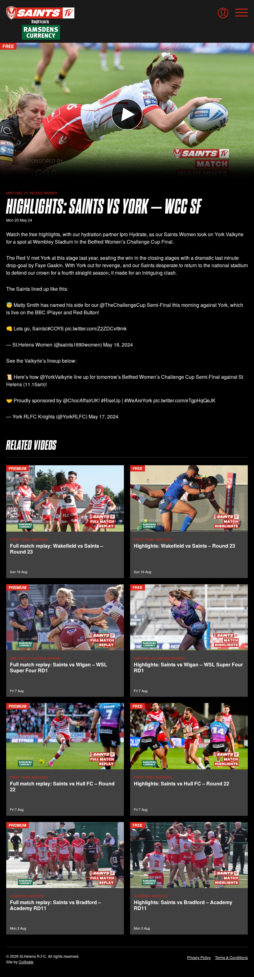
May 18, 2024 (118, 344)
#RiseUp (110, 400)
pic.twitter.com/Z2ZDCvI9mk (96, 328)
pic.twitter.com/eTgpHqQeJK (184, 400)
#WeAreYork (138, 400)
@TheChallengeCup (123, 304)
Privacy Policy (199, 957)
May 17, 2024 (103, 416)
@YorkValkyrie (56, 376)
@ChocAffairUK (81, 400)
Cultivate (26, 961)
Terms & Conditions (231, 957)
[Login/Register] (223, 13)
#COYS (55, 328)
